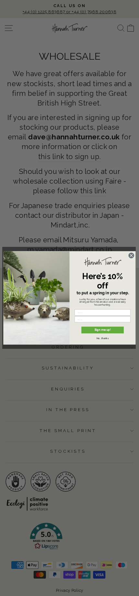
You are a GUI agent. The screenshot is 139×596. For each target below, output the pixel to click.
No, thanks (103, 338)
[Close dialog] (131, 255)
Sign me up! (102, 330)
